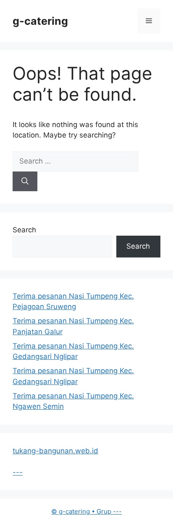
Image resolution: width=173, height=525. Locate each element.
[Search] (25, 182)
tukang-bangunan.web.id (55, 451)
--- (18, 472)
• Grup (82, 511)
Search (24, 230)
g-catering (40, 21)
